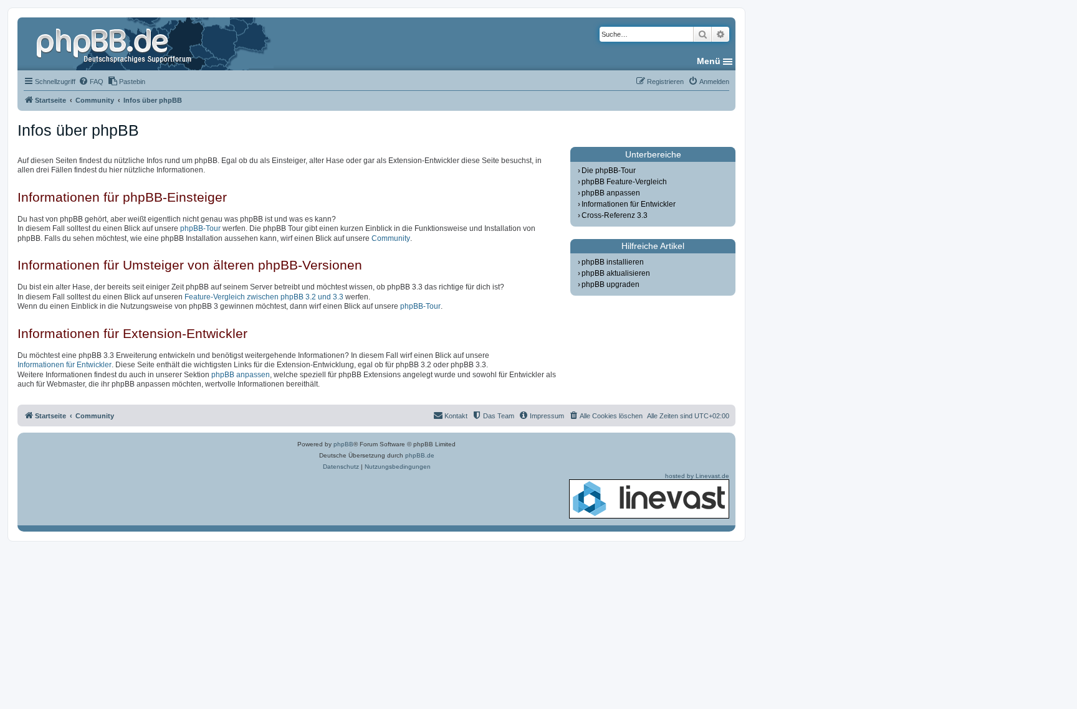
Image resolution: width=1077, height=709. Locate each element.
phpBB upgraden (610, 284)
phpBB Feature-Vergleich (624, 181)
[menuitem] (91, 81)
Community (390, 238)
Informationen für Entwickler (64, 364)
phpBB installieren (613, 262)
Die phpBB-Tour (609, 170)
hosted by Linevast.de (697, 475)
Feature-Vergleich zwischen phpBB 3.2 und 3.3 (263, 297)
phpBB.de (419, 455)
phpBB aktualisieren (616, 273)
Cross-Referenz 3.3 (615, 215)
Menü (708, 61)
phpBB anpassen (240, 374)
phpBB (343, 444)
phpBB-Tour (200, 228)
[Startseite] (115, 44)
